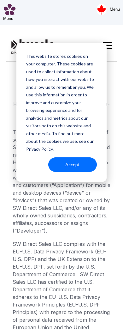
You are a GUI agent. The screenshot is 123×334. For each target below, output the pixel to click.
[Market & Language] (102, 9)
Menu (115, 9)
